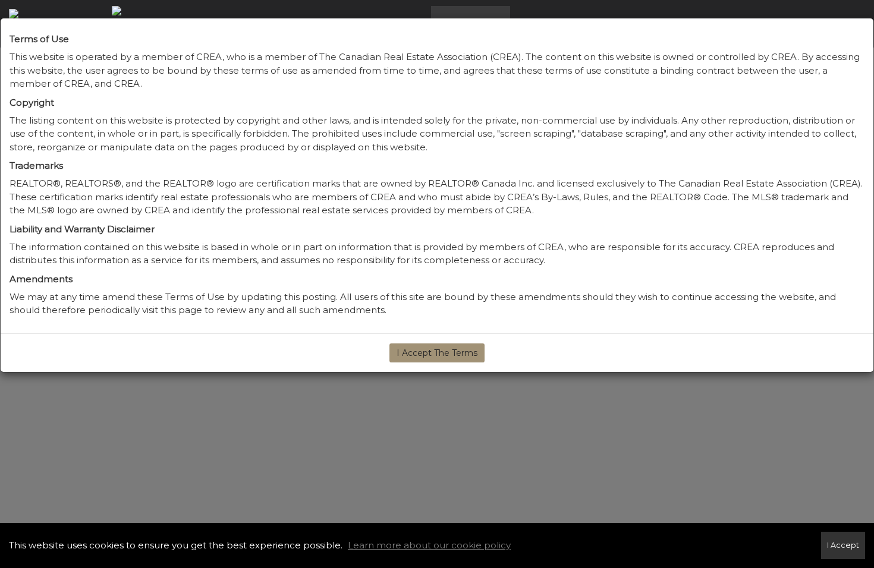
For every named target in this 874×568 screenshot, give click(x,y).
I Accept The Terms (437, 353)
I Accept (843, 545)
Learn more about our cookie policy (429, 545)
